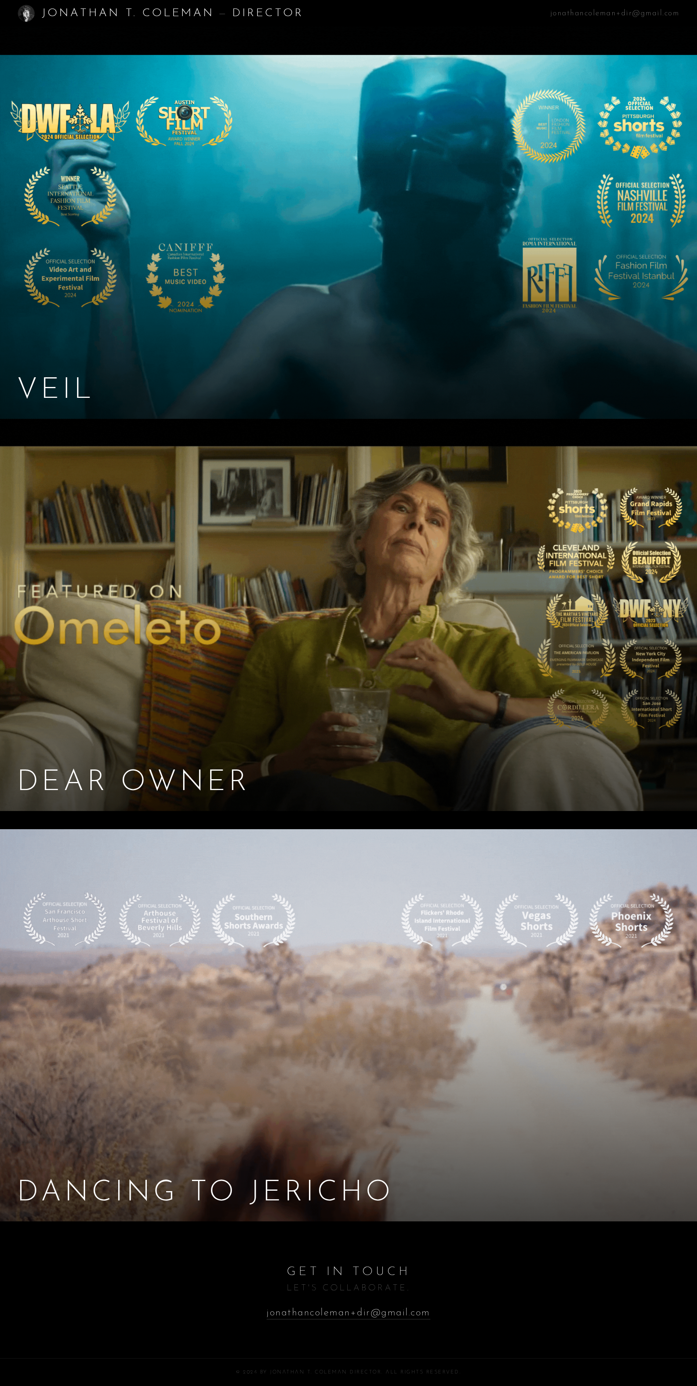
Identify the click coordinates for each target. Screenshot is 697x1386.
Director (268, 13)
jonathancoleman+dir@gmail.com (615, 13)
